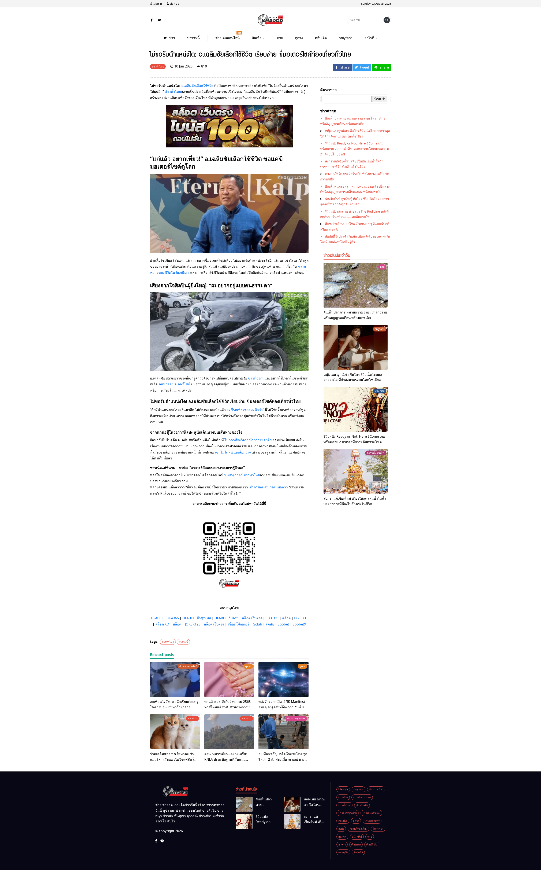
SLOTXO (272, 618)
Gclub (257, 624)
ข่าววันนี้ (183, 642)
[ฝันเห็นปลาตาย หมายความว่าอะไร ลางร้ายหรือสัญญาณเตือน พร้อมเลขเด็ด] (356, 285)
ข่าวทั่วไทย (173, 91)
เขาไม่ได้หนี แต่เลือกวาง (233, 452)
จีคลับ (270, 624)
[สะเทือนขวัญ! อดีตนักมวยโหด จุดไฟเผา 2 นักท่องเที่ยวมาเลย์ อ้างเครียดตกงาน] (283, 731)
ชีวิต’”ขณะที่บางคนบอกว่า (268, 487)
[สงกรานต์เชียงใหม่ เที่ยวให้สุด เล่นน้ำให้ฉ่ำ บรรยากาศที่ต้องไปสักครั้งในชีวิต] (356, 471)
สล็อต (286, 618)
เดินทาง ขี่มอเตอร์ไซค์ (174, 384)
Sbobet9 (299, 624)
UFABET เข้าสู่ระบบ (196, 618)
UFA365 (173, 618)
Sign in (157, 3)
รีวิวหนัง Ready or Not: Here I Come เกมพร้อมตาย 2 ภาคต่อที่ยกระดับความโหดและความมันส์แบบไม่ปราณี (354, 148)
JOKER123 (192, 624)
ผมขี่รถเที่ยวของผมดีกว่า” (245, 409)
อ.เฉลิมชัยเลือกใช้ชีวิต (197, 85)
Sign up (174, 3)
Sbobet (283, 624)
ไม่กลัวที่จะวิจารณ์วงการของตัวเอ (250, 440)
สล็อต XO (162, 624)
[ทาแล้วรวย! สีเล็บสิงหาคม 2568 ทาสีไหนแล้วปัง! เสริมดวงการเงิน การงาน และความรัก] (229, 679)
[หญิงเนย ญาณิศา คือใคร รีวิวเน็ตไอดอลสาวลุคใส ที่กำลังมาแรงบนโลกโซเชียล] (356, 347)
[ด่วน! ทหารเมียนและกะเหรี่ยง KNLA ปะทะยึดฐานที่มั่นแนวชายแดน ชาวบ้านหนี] (229, 731)
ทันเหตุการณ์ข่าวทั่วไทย (242, 475)
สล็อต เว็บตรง (252, 618)
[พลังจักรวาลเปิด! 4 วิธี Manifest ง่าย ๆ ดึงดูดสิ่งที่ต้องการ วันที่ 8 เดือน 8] (283, 679)
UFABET (157, 618)
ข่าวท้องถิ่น (256, 378)
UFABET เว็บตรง (226, 618)
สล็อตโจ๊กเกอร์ (238, 624)
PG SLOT (301, 618)
